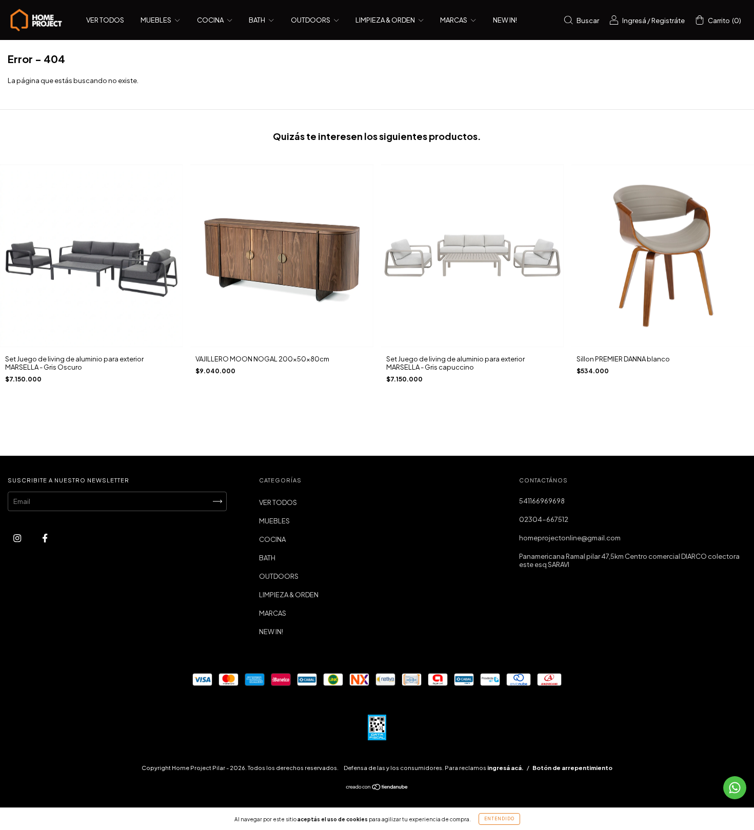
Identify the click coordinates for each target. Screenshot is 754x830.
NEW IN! (505, 20)
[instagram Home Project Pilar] (18, 538)
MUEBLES (156, 20)
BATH (257, 20)
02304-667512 (543, 519)
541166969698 (542, 501)
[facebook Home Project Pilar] (44, 538)
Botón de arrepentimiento (572, 767)
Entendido (499, 818)
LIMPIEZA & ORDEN (385, 20)
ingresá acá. (505, 767)
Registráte (668, 20)
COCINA (211, 20)
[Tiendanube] (377, 788)
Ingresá (634, 20)
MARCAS (454, 20)
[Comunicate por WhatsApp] (734, 787)
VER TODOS (105, 20)
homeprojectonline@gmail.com (570, 538)
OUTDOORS (311, 20)
